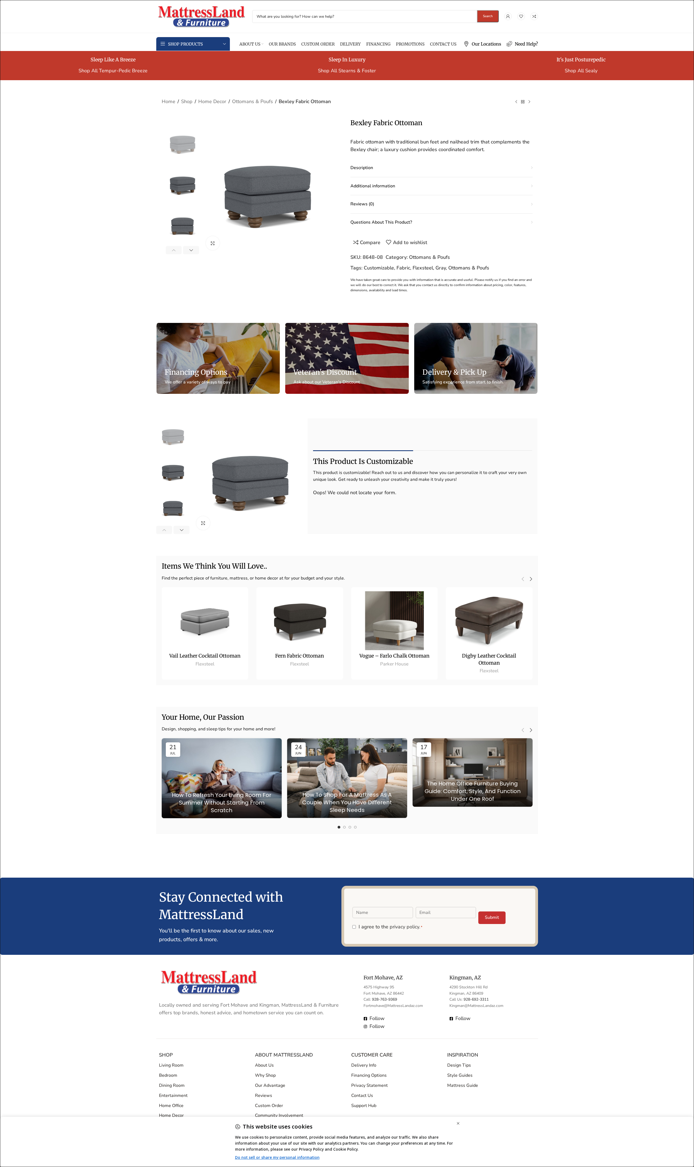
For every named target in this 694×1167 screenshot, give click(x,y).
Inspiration (462, 1055)
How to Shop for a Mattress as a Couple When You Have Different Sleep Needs (347, 802)
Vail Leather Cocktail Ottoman (205, 656)
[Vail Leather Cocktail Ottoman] (205, 620)
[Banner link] (218, 358)
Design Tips (459, 1065)
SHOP (166, 1055)
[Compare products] (534, 16)
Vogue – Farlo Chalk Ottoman (394, 656)
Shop (187, 101)
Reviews (263, 1096)
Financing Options (369, 1075)
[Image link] (209, 981)
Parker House (394, 664)
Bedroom (168, 1075)
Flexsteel (423, 268)
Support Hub (363, 1106)
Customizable (379, 268)
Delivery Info (363, 1065)
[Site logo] (201, 16)
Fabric (403, 268)
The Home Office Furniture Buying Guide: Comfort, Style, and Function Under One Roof (473, 791)
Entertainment (173, 1096)
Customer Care (372, 1055)
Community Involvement (279, 1115)
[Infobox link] (482, 44)
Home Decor (212, 101)
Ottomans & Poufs (252, 101)
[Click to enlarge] (213, 243)
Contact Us (362, 1096)
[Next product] (529, 102)
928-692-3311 (476, 999)
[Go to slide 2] (344, 827)
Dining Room (172, 1085)
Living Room (171, 1065)
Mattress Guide (462, 1085)
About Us (264, 1065)
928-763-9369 (384, 999)
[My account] (508, 16)
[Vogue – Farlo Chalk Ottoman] (394, 620)
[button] (174, 250)
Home (168, 101)
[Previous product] (516, 102)
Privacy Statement (369, 1085)
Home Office (171, 1106)
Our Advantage (270, 1085)
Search (488, 16)
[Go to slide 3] (349, 827)
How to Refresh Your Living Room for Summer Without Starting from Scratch (221, 802)
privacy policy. (405, 926)
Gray (440, 268)
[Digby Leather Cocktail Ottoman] (489, 620)
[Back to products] (522, 102)
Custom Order (269, 1106)
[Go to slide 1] (339, 827)
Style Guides (460, 1075)
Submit (492, 917)
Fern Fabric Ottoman (299, 656)
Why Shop (265, 1075)
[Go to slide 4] (355, 827)
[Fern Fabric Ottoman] (299, 620)
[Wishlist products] (521, 16)
